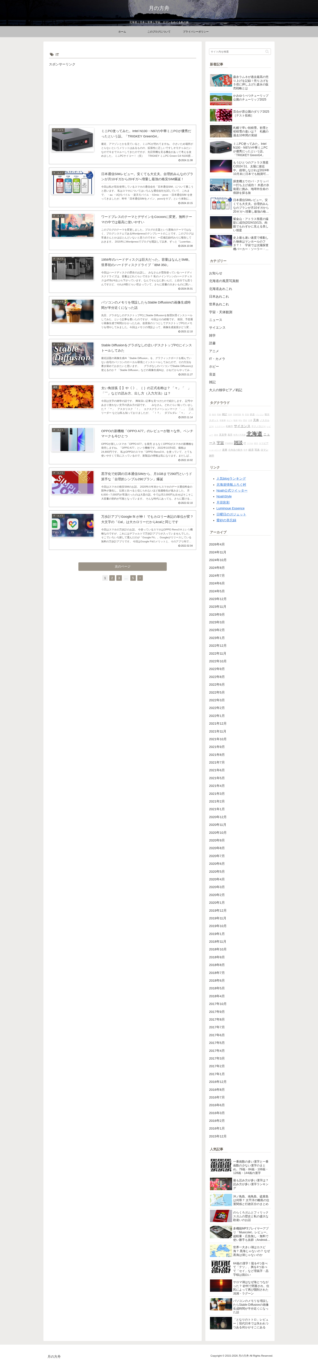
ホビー (230, 420)
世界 (245, 450)
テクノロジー (258, 426)
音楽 (247, 414)
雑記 (224, 414)
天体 (256, 420)
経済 (251, 449)
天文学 (223, 434)
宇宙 (220, 443)
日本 (230, 414)
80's (240, 420)
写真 (257, 449)
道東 (224, 449)
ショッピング (215, 450)
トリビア (263, 443)
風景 (230, 435)
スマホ (250, 443)
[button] (267, 51)
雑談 (238, 442)
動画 (236, 420)
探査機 (223, 420)
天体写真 (237, 414)
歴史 (245, 420)
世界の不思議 (239, 435)
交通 (250, 420)
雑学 (211, 455)
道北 (256, 443)
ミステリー (220, 426)
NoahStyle (224, 496)
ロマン (264, 449)
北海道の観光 (235, 450)
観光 (214, 414)
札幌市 (229, 426)
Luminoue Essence (230, 508)
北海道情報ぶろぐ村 (231, 484)
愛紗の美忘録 (226, 520)
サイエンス (242, 426)
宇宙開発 (229, 443)
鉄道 (252, 414)
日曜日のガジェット (231, 514)
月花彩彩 (223, 502)
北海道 (254, 434)
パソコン (260, 414)
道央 (216, 435)
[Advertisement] (122, 93)
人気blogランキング (231, 478)
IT (245, 443)
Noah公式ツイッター (232, 490)
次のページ (122, 566)
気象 (219, 414)
